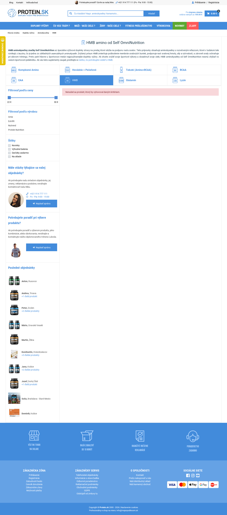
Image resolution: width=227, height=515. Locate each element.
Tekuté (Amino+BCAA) (138, 69)
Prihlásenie (199, 2)
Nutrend (12, 125)
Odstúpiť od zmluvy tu (87, 493)
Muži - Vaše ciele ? (84, 25)
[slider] (9, 97)
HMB (54, 33)
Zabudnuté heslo (34, 481)
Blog (11, 2)
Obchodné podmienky (87, 487)
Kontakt (19, 2)
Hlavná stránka (13, 33)
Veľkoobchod (32, 2)
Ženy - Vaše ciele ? (110, 25)
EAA (20, 80)
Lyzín (183, 80)
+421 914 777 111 (126, 2)
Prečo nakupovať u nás (140, 478)
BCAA (183, 69)
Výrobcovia (163, 25)
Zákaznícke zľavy (34, 487)
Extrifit (11, 121)
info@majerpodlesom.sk (127, 510)
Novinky (179, 25)
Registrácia (213, 2)
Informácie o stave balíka (87, 478)
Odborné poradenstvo (87, 481)
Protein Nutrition (16, 129)
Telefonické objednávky (87, 475)
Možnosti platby (34, 490)
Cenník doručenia (34, 484)
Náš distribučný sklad (140, 481)
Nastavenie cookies (129, 507)
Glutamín (131, 80)
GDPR (87, 490)
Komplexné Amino (28, 69)
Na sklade (16, 156)
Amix (10, 116)
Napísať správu (43, 203)
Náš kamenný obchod (140, 484)
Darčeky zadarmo (20, 152)
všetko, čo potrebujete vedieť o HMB (95, 59)
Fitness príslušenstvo (138, 25)
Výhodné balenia (20, 149)
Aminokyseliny (43, 33)
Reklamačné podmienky (87, 484)
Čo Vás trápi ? (61, 25)
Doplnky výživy (40, 25)
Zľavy (192, 25)
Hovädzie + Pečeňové (84, 69)
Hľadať (151, 13)
